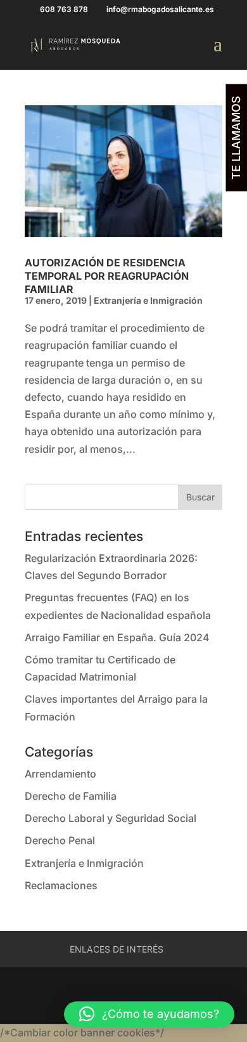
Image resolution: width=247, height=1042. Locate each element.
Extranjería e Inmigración (148, 300)
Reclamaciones (61, 885)
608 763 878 (64, 9)
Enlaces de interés (116, 949)
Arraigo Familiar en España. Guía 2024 (117, 637)
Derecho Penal (60, 840)
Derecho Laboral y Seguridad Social (110, 818)
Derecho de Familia (71, 796)
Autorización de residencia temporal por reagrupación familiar (107, 276)
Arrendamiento (60, 773)
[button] (149, 1014)
